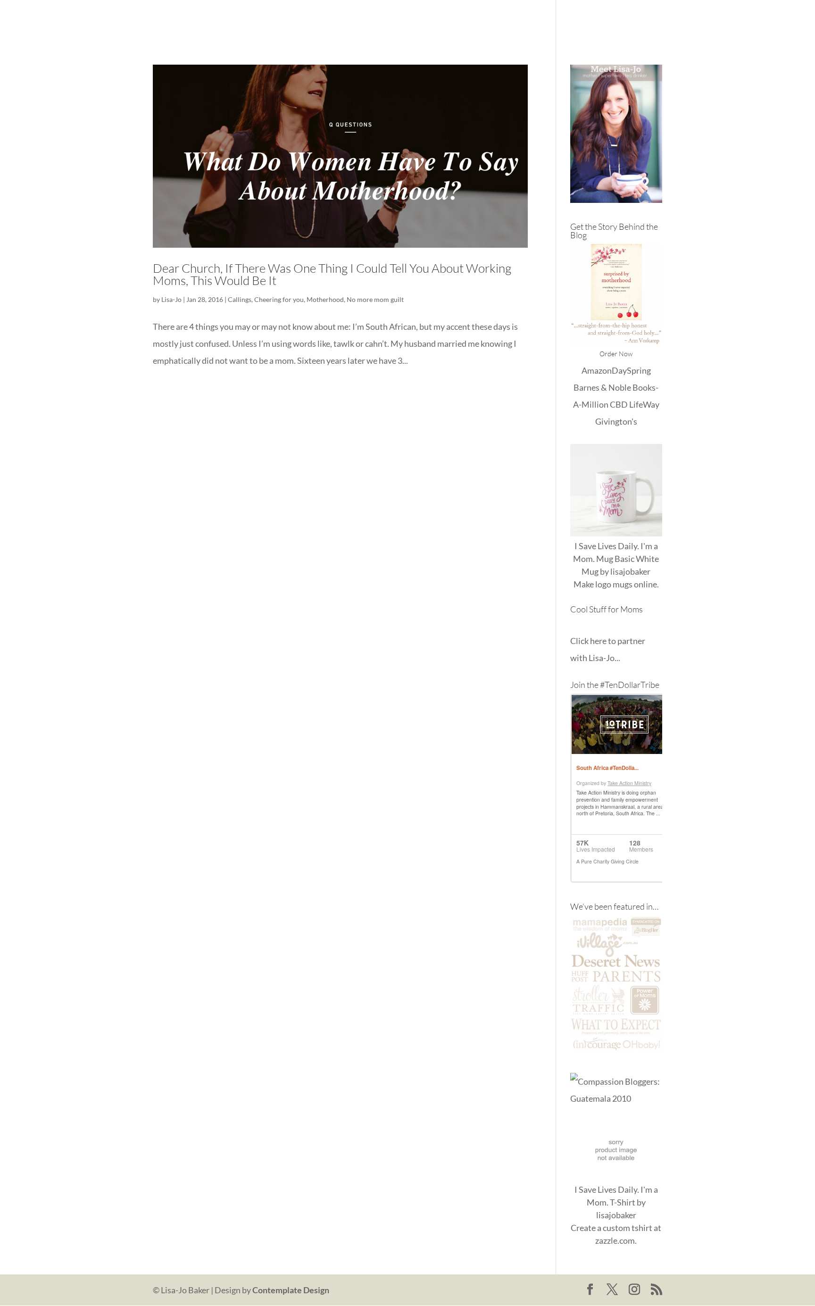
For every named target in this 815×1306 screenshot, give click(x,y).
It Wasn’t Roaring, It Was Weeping (479, 19)
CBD (619, 404)
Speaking (645, 19)
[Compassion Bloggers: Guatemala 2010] (616, 1098)
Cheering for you (279, 299)
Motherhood (325, 299)
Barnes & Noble (602, 387)
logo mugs (613, 584)
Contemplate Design (290, 1290)
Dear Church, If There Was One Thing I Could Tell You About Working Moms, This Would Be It (332, 274)
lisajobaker (630, 571)
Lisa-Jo (395, 19)
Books (563, 19)
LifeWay (644, 404)
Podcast (602, 19)
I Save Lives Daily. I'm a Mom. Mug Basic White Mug (616, 559)
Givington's (616, 421)
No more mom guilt (375, 299)
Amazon (597, 370)
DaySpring (631, 370)
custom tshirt (627, 1227)
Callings (239, 299)
